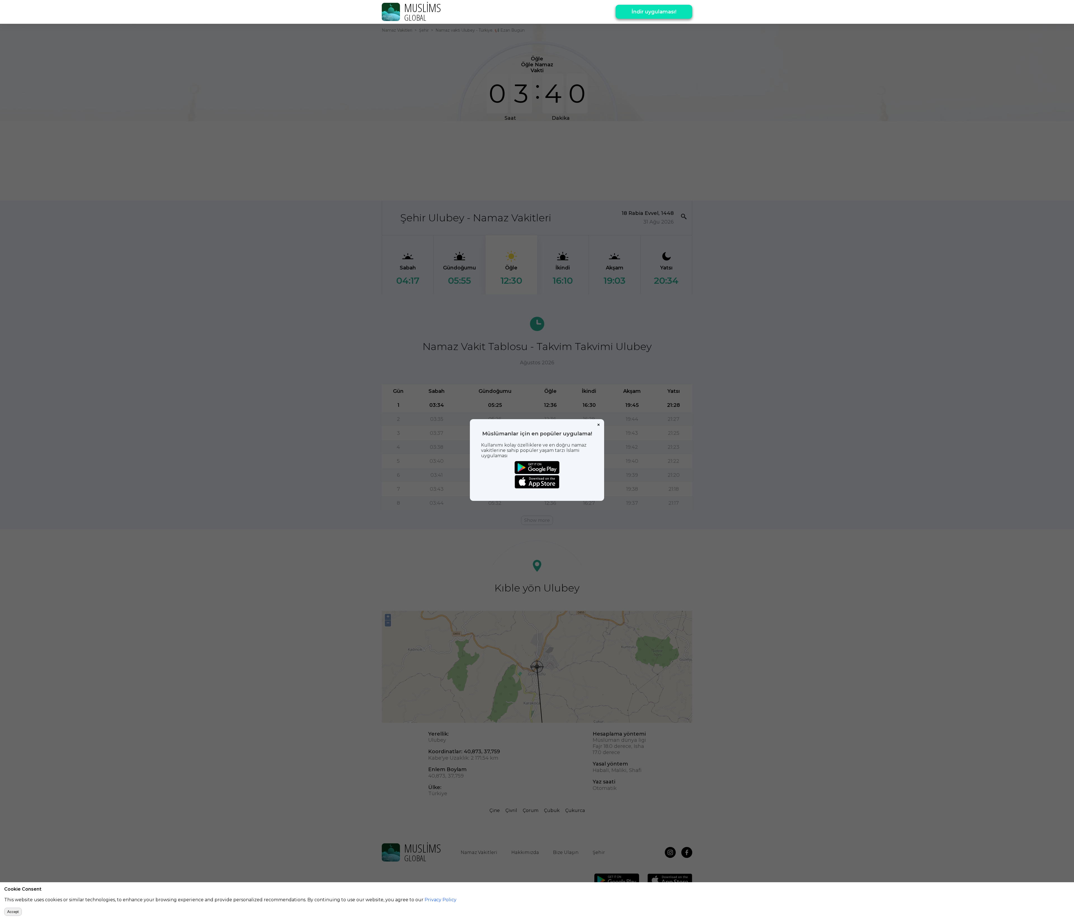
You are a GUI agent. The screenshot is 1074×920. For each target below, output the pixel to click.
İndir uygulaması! (654, 12)
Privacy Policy (440, 899)
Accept (13, 912)
